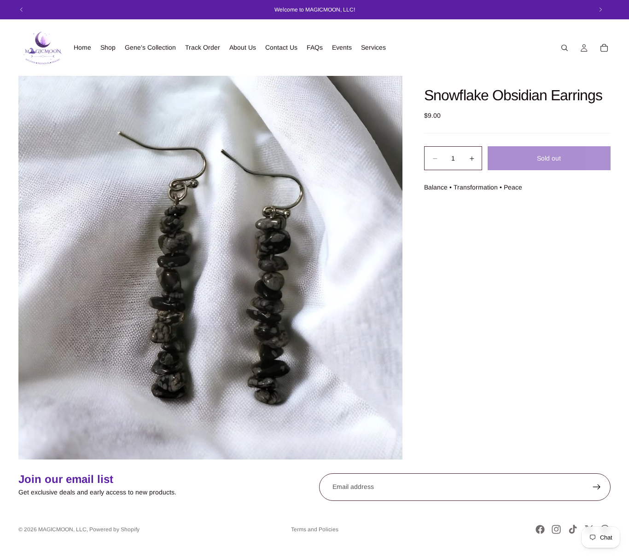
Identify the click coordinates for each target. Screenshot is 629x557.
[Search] (564, 48)
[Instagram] (556, 529)
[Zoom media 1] (210, 267)
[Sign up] (596, 487)
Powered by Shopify (114, 529)
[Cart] (604, 48)
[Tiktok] (572, 529)
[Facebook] (540, 529)
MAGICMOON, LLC (62, 529)
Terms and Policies (314, 529)
